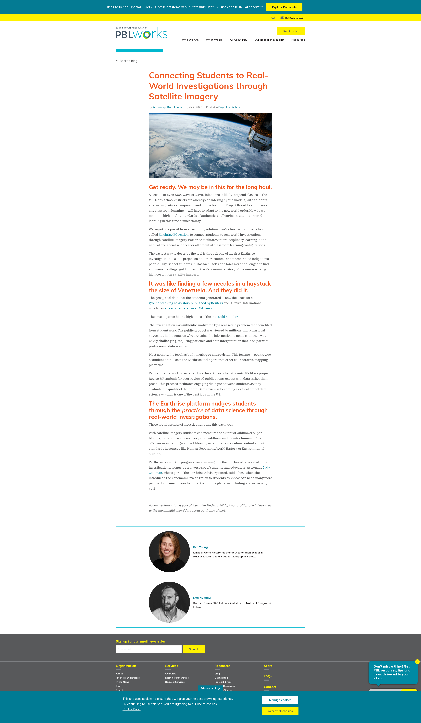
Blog (217, 673)
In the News (122, 681)
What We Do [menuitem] (214, 39)
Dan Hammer (175, 107)
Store (268, 666)
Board (119, 690)
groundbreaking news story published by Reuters (186, 303)
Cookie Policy (132, 709)
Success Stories (223, 690)
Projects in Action (229, 107)
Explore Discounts (284, 7)
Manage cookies (280, 700)
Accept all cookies (280, 711)
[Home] (141, 34)
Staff (118, 685)
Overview (170, 673)
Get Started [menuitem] (291, 31)
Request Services (175, 681)
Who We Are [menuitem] (190, 39)
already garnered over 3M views (188, 308)
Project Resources (225, 685)
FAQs (268, 676)
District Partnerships (177, 677)
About (119, 673)
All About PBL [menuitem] (238, 39)
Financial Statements (128, 677)
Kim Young (159, 107)
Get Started (221, 677)
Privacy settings (210, 688)
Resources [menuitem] (298, 39)
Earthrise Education (174, 235)
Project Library (223, 681)
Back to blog (128, 61)
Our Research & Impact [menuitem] (269, 39)
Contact (270, 687)
